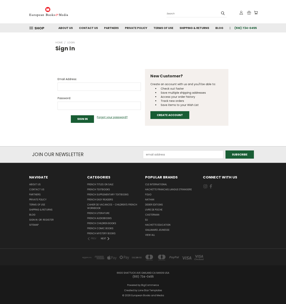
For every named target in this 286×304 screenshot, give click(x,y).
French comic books (100, 228)
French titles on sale (100, 184)
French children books (101, 223)
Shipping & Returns (194, 28)
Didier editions (154, 204)
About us (65, 28)
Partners (111, 28)
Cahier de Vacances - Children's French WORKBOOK (112, 206)
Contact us (88, 28)
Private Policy (136, 28)
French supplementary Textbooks (108, 194)
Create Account (170, 115)
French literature (98, 213)
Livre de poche (153, 209)
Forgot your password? (112, 117)
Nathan (149, 199)
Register (48, 219)
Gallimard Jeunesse (157, 229)
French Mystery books (101, 233)
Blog (219, 28)
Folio (148, 194)
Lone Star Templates (150, 290)
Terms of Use (163, 28)
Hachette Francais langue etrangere (168, 189)
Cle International (156, 184)
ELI (146, 219)
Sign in (33, 219)
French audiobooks (99, 218)
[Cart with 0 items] (256, 13)
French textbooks (98, 189)
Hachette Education (157, 224)
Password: (64, 98)
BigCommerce (150, 285)
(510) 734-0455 (245, 28)
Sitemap (34, 224)
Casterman (152, 214)
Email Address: (67, 79)
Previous (276, 292)
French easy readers (100, 199)
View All (150, 235)
